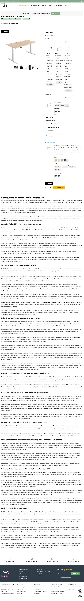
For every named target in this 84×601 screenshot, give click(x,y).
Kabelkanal (19, 593)
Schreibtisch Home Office (7, 589)
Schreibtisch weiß (55, 589)
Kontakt (13, 1)
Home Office (71, 589)
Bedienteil (57, 108)
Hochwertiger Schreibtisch (57, 593)
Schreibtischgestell (21, 587)
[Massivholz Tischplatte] (52, 129)
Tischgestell (20, 589)
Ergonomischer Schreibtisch (7, 587)
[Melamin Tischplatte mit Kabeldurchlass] (56, 135)
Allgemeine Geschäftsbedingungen (26, 573)
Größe (56, 163)
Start (2, 23)
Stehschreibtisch (21, 584)
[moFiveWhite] (49, 105)
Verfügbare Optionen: (50, 35)
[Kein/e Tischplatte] (50, 124)
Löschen (56, 114)
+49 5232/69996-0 (7, 1)
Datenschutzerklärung (23, 569)
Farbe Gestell (57, 102)
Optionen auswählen (49, 84)
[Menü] (82, 589)
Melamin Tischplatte (38, 589)
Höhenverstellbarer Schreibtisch (8, 584)
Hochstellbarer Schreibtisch (7, 593)
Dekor (56, 157)
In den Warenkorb (59, 187)
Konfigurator (6, 23)
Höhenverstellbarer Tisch (40, 587)
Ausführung (57, 173)
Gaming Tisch (4, 591)
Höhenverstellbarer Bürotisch (74, 587)
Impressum (21, 571)
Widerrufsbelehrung (23, 576)
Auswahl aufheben (51, 142)
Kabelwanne (37, 584)
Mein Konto (18, 1)
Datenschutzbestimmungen (66, 577)
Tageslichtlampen (72, 584)
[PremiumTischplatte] (49, 148)
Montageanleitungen (23, 578)
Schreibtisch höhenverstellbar (58, 591)
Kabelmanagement (21, 591)
